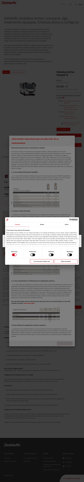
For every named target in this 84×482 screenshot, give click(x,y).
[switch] (32, 255)
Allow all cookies (66, 261)
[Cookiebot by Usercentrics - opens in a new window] (70, 219)
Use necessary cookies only (42, 261)
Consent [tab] (17, 224)
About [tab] (66, 224)
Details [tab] (42, 224)
